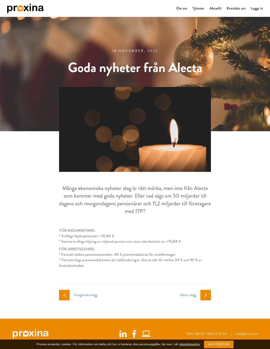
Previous (58, 129)
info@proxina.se (246, 333)
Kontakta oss (236, 8)
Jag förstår (219, 344)
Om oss (181, 8)
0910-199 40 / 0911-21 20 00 (207, 333)
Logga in (257, 8)
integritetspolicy (189, 344)
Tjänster (198, 8)
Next (210, 129)
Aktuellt (215, 8)
